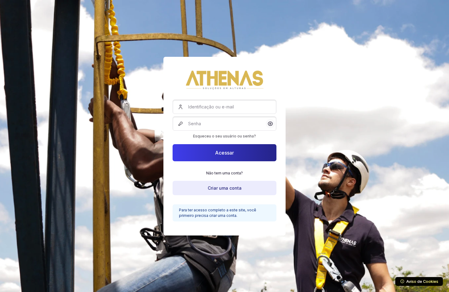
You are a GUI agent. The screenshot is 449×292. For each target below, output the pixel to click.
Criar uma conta (225, 188)
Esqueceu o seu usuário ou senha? (224, 136)
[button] (270, 123)
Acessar (224, 153)
